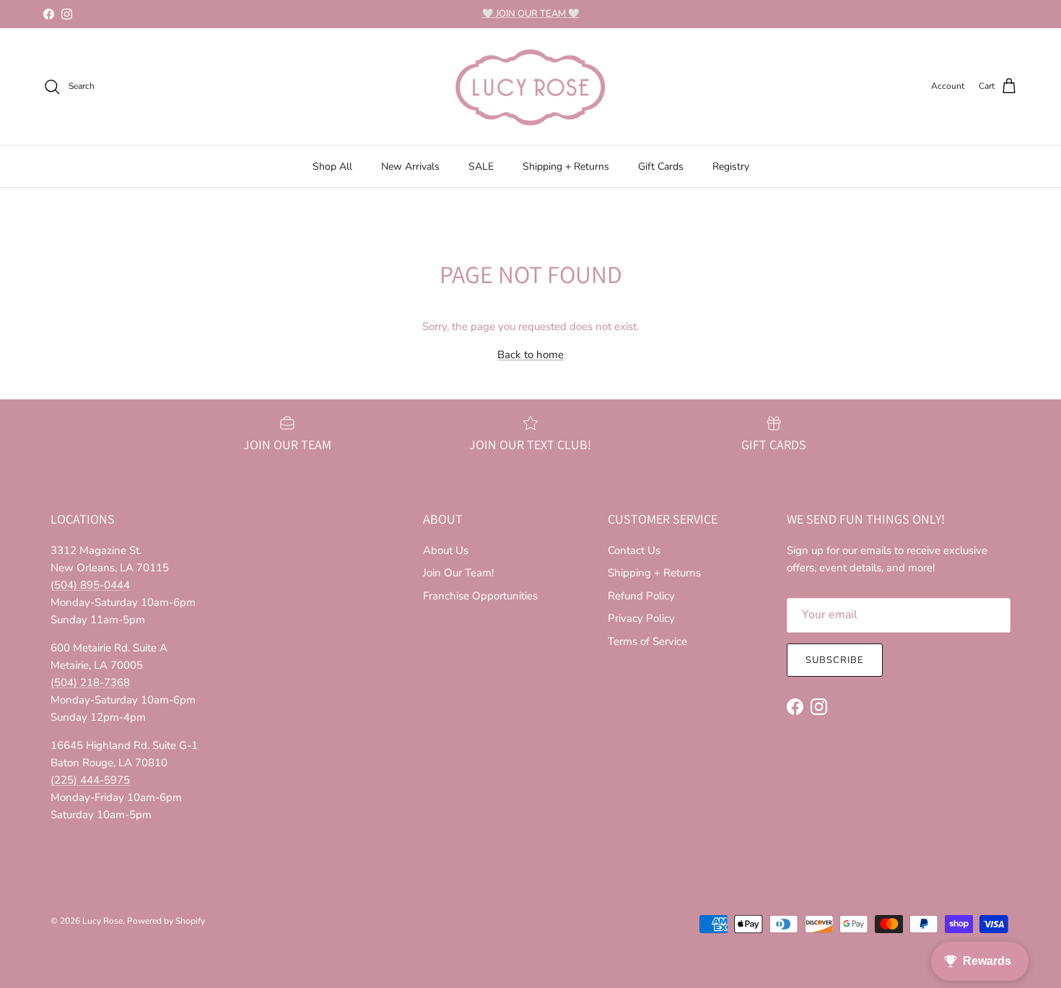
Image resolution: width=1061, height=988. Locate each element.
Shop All (332, 166)
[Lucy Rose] (530, 87)
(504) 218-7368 (90, 682)
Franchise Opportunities (480, 596)
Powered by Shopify (166, 921)
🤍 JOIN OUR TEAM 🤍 (531, 13)
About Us (445, 550)
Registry (730, 166)
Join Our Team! (458, 573)
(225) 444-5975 (90, 780)
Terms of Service (647, 641)
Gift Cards (661, 166)
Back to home (530, 354)
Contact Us (634, 550)
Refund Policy (641, 596)
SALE (481, 166)
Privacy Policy (641, 618)
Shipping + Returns (566, 166)
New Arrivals (410, 166)
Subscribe (834, 660)
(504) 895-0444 (90, 585)
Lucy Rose (102, 921)
